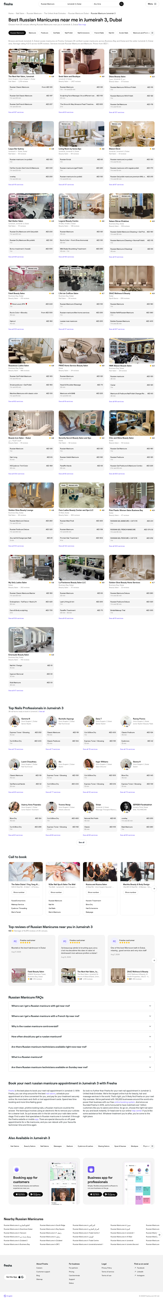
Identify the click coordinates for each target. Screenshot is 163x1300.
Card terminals (74, 1275)
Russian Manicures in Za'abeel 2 (15, 1240)
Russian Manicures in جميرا (121, 1225)
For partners (73, 1268)
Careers (39, 1268)
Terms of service (108, 1272)
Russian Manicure (34, 13)
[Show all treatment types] (152, 33)
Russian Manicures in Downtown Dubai (18, 1229)
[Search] (121, 4)
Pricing (71, 1272)
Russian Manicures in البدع (120, 1229)
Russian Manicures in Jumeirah (122, 1240)
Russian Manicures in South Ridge (52, 1225)
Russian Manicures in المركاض (84, 1225)
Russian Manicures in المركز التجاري (86, 1229)
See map (82, 25)
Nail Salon (20, 13)
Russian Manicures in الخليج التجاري (17, 1225)
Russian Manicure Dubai (78, 13)
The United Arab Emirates (55, 13)
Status (71, 1283)
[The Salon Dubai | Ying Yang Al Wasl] (26, 888)
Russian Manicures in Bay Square (52, 1229)
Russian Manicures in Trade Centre (86, 1240)
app (36, 1119)
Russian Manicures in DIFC (50, 1244)
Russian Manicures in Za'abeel (51, 1240)
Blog (38, 1275)
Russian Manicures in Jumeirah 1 (122, 1233)
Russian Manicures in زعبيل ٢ (50, 1233)
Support (72, 1279)
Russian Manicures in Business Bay (17, 1244)
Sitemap (39, 1279)
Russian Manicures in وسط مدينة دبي (17, 1237)
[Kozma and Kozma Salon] (100, 888)
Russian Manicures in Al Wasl (121, 1237)
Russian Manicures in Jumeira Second (124, 1244)
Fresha (11, 1091)
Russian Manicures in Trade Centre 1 (86, 1233)
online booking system (124, 1102)
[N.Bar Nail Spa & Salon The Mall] (63, 888)
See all (81, 842)
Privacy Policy (107, 1268)
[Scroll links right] (159, 1235)
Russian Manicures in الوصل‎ (83, 1237)
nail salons (50, 1093)
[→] (154, 888)
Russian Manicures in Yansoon (15, 1233)
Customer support (43, 1272)
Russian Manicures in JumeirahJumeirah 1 (88, 1244)
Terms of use (106, 1275)
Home (11, 13)
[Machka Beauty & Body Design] (137, 888)
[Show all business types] (152, 1146)
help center (137, 1111)
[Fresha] (8, 4)
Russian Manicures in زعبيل (50, 1237)
